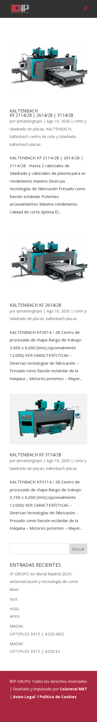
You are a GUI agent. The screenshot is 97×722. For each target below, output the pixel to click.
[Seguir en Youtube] (82, 711)
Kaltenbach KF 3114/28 (35, 455)
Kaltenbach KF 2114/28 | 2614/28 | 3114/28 (41, 113)
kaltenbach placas (25, 144)
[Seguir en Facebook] (56, 711)
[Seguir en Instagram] (69, 711)
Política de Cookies (58, 696)
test (14, 599)
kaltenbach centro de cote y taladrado (43, 136)
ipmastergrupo (29, 121)
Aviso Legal (24, 696)
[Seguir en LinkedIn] (43, 711)
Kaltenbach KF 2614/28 (35, 305)
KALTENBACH (58, 128)
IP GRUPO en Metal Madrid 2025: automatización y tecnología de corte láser (44, 581)
